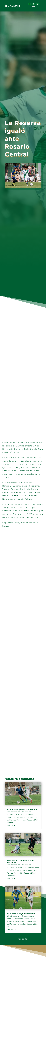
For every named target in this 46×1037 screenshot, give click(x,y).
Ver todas (23, 939)
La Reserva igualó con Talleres (22, 809)
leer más (11, 825)
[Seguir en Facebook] (33, 4)
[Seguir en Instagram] (29, 4)
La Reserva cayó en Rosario (21, 914)
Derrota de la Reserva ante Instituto (20, 861)
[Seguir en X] (37, 4)
